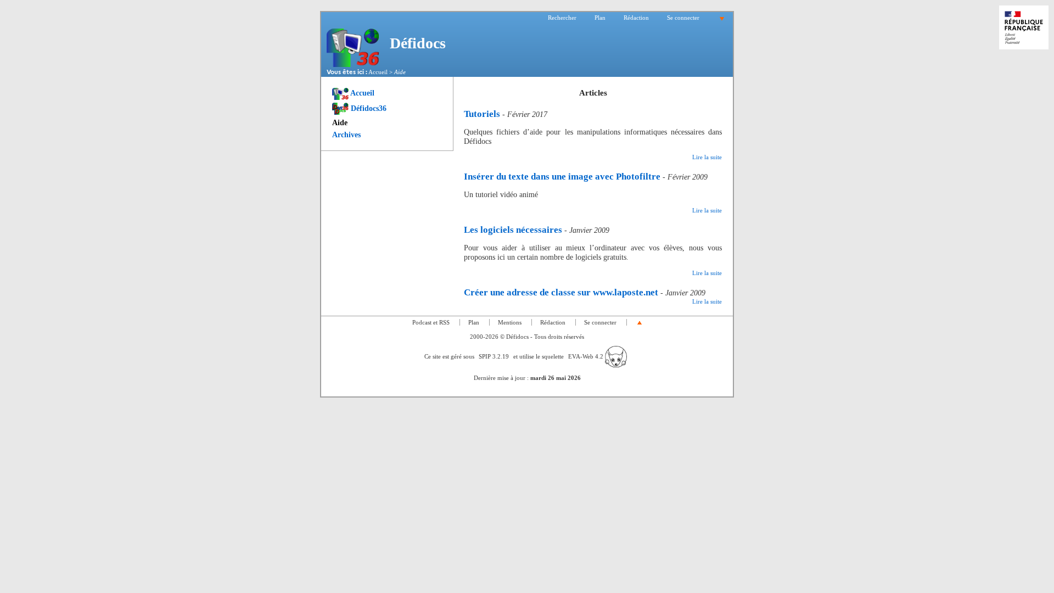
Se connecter (683, 17)
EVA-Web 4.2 (586, 356)
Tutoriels (482, 114)
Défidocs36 (367, 108)
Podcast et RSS (431, 322)
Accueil (378, 72)
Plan (600, 17)
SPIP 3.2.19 (494, 356)
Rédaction (636, 17)
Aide (339, 122)
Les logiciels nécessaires (513, 230)
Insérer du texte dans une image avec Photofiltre (562, 176)
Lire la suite (707, 157)
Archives (346, 134)
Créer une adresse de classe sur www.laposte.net (561, 292)
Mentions (510, 322)
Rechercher (562, 17)
